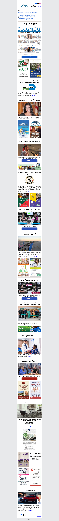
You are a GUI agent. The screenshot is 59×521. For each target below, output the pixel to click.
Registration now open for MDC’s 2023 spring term (25, 14)
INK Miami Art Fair (20, 11)
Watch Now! (29, 160)
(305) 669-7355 (39, 6)
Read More (29, 57)
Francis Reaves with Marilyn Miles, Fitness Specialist (25, 18)
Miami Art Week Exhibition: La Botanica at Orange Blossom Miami (27, 12)
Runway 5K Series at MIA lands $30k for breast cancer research (27, 16)
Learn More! (29, 427)
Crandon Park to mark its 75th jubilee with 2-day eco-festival (26, 15)
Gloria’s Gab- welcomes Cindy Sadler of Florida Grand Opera (27, 19)
